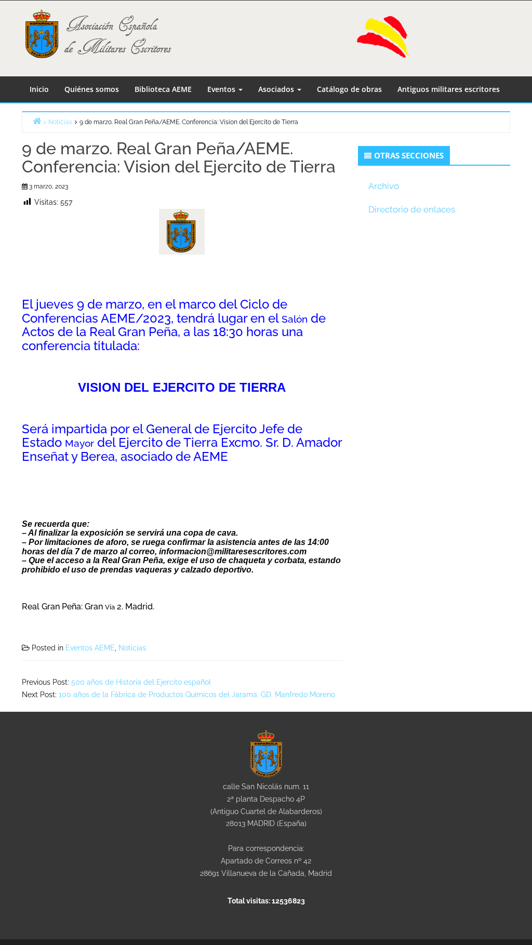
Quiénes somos (91, 89)
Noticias (132, 648)
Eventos (222, 89)
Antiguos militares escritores (448, 89)
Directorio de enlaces (411, 209)
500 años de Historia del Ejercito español (141, 682)
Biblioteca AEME (163, 89)
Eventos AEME (90, 648)
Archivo (383, 186)
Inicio (39, 89)
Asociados (277, 89)
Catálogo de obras (349, 89)
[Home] (37, 120)
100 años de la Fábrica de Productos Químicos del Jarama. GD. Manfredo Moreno (197, 694)
